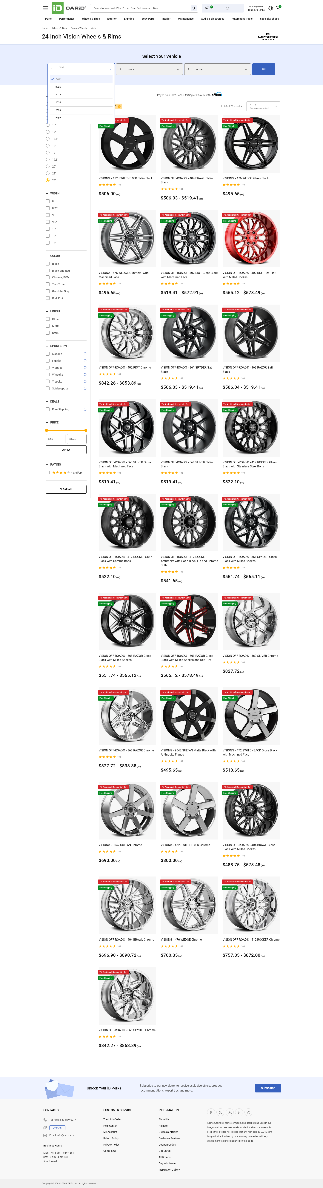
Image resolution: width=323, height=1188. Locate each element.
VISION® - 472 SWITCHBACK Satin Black (126, 178)
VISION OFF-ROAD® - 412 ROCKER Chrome (251, 939)
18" (54, 146)
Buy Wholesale (167, 1163)
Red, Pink (58, 298)
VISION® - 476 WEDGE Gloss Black (246, 178)
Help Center (110, 1125)
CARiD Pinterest (239, 1112)
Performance (67, 18)
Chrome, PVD (60, 277)
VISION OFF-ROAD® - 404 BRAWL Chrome (126, 939)
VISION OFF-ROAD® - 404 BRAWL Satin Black (187, 180)
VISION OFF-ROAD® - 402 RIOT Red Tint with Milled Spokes (249, 275)
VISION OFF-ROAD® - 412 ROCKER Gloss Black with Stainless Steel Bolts (250, 464)
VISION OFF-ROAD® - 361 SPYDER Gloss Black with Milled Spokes (250, 559)
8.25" (55, 208)
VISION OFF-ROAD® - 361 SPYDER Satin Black (187, 369)
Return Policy (111, 1138)
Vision (94, 28)
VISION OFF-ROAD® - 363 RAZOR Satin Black (248, 369)
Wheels (86, 18)
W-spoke (57, 374)
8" (53, 201)
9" (53, 215)
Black (55, 263)
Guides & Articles (168, 1131)
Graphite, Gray (61, 291)
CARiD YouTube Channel (230, 1112)
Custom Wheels (79, 28)
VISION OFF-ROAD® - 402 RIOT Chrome (125, 367)
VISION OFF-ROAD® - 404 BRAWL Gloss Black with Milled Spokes (249, 847)
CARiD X (220, 1112)
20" (54, 166)
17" (54, 132)
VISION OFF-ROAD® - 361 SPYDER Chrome (127, 1030)
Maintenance (186, 18)
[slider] (46, 430)
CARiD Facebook (211, 1112)
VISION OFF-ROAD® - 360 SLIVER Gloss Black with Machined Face (125, 464)
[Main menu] (45, 8)
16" (54, 125)
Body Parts (147, 18)
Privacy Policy (111, 1144)
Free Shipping (60, 409)
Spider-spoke (60, 388)
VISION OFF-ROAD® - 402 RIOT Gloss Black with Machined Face (189, 275)
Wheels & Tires (59, 28)
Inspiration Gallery (169, 1169)
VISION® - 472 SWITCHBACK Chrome (185, 845)
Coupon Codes (167, 1144)
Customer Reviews (169, 1138)
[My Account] (270, 8)
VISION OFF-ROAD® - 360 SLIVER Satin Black (187, 464)
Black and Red (61, 270)
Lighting (129, 18)
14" (54, 243)
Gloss (55, 319)
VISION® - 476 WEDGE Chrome (181, 939)
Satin (55, 333)
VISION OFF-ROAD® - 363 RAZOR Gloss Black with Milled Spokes (125, 658)
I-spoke (56, 361)
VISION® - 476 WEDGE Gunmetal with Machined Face (124, 275)
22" (54, 173)
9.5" (54, 222)
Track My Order (112, 1119)
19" (54, 152)
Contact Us (109, 1150)
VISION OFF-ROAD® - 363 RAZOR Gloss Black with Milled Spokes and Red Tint (187, 658)
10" (54, 229)
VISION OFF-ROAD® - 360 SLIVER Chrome (250, 656)
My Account (110, 1131)
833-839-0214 (256, 9)
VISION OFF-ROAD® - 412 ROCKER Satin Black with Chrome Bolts (125, 559)
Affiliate (163, 1125)
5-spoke (57, 354)
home (45, 28)
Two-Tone (58, 284)
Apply (66, 449)
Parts (48, 18)
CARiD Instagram (248, 1112)
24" (54, 180)
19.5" (55, 159)
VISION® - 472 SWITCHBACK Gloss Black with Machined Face (250, 752)
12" (54, 236)
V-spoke (57, 367)
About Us (164, 1119)
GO (264, 68)
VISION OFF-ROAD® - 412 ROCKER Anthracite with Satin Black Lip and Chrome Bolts (189, 561)
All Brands (164, 1157)
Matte (55, 326)
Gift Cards (164, 1150)
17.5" (55, 139)
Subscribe (268, 1088)
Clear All (66, 489)
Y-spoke (57, 381)
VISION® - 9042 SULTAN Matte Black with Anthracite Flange (188, 752)
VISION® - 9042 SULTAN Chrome (120, 845)
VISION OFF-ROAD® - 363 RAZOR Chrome (126, 750)
